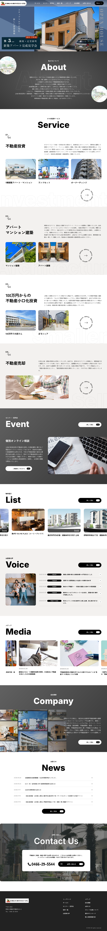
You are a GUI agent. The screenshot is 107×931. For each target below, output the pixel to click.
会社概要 (77, 3)
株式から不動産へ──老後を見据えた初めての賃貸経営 (79, 586)
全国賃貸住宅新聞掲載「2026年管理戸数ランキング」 (41, 778)
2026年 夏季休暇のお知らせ (33, 790)
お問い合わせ (87, 3)
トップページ (67, 899)
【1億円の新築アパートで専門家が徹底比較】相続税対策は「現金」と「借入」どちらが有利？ (66, 673)
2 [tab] (84, 49)
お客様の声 (66, 913)
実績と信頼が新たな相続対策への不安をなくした (77, 574)
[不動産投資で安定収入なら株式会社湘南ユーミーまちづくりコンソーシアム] (13, 3)
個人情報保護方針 (90, 917)
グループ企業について (91, 910)
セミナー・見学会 (48, 3)
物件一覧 (59, 3)
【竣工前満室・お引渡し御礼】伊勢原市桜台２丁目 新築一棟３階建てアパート (49, 802)
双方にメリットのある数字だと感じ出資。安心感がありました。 (80, 602)
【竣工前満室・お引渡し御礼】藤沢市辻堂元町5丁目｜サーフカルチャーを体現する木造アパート (54, 796)
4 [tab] (90, 49)
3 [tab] (87, 49)
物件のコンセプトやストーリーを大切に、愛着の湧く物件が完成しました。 (80, 594)
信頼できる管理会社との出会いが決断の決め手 (77, 580)
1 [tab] (80, 49)
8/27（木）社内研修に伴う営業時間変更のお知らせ (40, 784)
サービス (37, 3)
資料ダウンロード (90, 913)
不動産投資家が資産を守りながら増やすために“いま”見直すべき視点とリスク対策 (25, 673)
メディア (68, 3)
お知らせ (87, 906)
